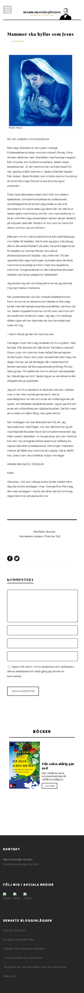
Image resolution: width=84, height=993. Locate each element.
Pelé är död (10, 976)
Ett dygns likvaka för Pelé (18, 939)
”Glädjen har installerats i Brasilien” (24, 948)
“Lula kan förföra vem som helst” (23, 957)
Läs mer (49, 786)
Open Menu (7, 10)
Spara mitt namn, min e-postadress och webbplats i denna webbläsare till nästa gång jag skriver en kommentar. (40, 671)
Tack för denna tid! (14, 930)
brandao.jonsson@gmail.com (21, 864)
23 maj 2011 (18, 41)
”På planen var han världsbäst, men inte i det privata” (35, 966)
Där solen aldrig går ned (58, 766)
